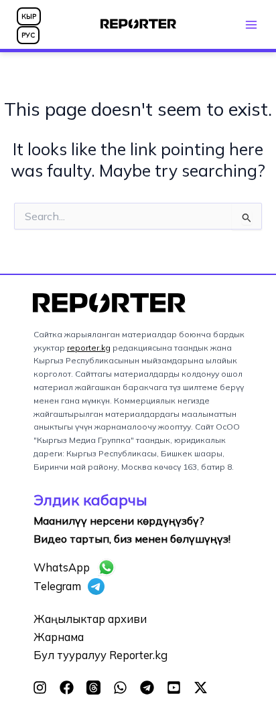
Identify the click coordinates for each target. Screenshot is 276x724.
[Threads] (93, 687)
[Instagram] (40, 687)
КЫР (28, 16)
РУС (28, 35)
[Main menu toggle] (251, 24)
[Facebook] (67, 687)
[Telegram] (147, 687)
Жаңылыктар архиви (90, 619)
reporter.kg (89, 348)
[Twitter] (201, 687)
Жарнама (58, 637)
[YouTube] (174, 687)
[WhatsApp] (120, 687)
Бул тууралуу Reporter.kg (100, 655)
